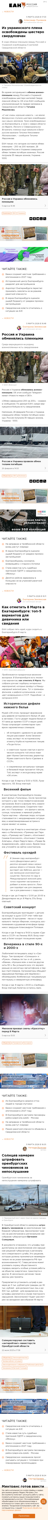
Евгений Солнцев (20, 1368)
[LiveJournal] (44, 218)
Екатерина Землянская (34, 327)
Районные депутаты (34, 1364)
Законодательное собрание (14, 1364)
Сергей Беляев (36, 1479)
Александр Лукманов (35, 20)
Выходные (27, 1043)
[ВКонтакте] (30, 218)
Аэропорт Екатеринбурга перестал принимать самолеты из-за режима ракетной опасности (24, 291)
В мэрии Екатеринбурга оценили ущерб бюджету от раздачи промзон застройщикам (24, 301)
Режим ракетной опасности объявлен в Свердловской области (26, 1130)
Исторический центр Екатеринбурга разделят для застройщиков (24, 282)
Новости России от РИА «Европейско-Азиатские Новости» (17, 5)
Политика (6, 213)
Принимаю (24, 1516)
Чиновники (7, 1368)
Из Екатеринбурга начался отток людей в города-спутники (22, 1102)
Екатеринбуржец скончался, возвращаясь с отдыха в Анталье (23, 562)
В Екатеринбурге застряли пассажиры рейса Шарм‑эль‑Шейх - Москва (25, 1116)
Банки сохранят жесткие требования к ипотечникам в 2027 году (26, 275)
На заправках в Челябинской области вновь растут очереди (25, 545)
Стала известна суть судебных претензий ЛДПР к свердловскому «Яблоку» (24, 571)
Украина (21, 213)
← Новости (8, 11)
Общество (7, 475)
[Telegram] (37, 218)
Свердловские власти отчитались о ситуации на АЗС (24, 309)
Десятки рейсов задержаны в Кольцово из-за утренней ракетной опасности (24, 581)
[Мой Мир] (41, 218)
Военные (22, 475)
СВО (14, 213)
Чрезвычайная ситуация (12, 1361)
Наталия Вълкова (37, 1148)
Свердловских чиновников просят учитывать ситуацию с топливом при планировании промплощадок (24, 1460)
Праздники (17, 1043)
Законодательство (20, 1357)
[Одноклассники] (34, 218)
